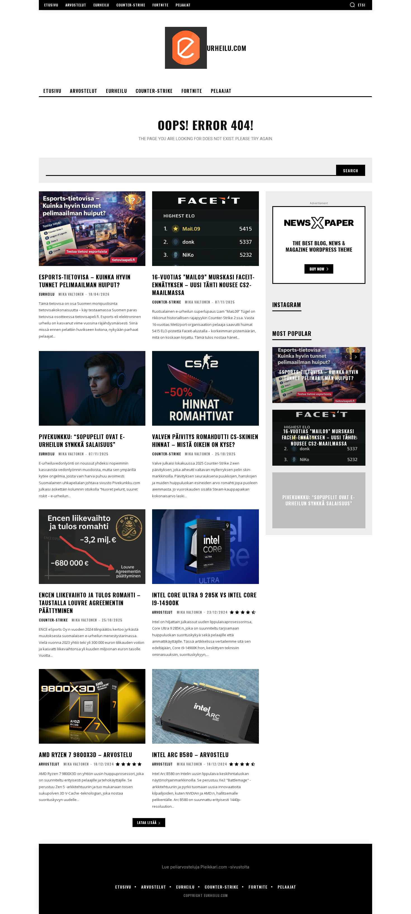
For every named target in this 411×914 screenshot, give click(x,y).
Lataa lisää (147, 822)
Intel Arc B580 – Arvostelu (190, 754)
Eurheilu (47, 294)
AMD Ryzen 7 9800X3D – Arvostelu (85, 754)
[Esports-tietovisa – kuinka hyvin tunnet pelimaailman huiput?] (92, 228)
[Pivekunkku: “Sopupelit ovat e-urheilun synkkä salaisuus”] (92, 388)
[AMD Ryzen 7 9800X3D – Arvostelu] (92, 706)
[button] (357, 5)
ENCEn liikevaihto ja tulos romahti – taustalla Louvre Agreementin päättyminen (90, 603)
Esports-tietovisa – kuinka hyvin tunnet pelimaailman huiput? (85, 281)
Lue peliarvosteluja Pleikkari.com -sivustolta (205, 867)
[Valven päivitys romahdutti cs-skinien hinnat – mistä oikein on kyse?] (205, 388)
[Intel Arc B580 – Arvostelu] (205, 706)
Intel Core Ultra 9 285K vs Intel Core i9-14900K (204, 599)
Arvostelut (162, 612)
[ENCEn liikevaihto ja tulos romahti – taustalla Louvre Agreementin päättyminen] (92, 546)
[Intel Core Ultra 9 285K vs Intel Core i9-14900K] (205, 546)
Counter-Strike (166, 302)
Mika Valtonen (71, 294)
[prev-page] (346, 357)
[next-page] (356, 357)
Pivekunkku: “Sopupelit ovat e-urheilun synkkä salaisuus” (82, 440)
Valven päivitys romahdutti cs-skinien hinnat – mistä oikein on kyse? (205, 440)
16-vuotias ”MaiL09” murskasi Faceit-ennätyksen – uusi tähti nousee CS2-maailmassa (203, 285)
